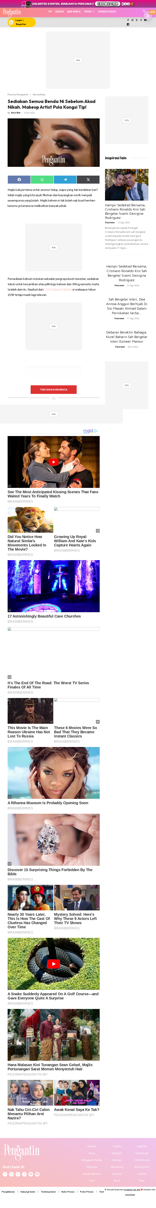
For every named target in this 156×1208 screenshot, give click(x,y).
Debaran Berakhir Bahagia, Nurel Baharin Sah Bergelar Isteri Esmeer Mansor (126, 336)
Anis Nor (16, 112)
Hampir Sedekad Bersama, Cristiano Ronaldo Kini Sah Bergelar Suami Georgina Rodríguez (125, 211)
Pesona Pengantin (18, 94)
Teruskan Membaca (53, 389)
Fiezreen (110, 222)
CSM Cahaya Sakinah (58, 289)
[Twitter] (137, 20)
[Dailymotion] (128, 24)
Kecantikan (39, 94)
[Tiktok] (141, 20)
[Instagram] (132, 20)
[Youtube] (145, 20)
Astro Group (130, 1195)
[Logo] (11, 12)
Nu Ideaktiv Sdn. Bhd (132, 1190)
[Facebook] (128, 20)
